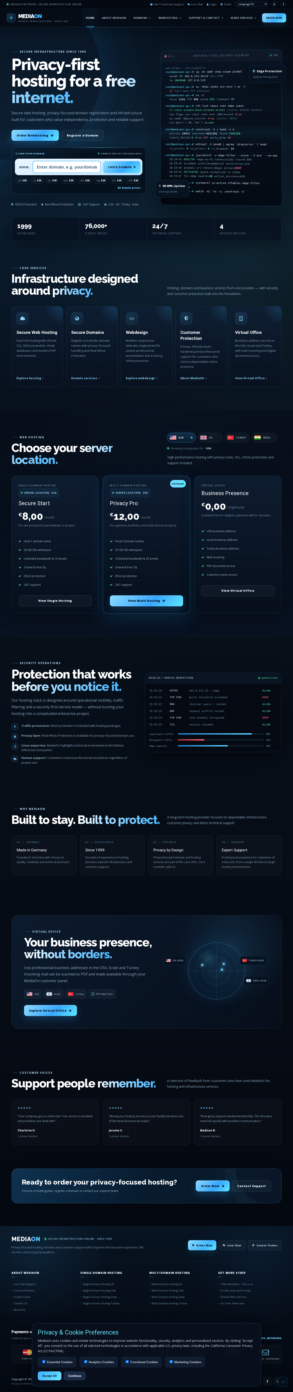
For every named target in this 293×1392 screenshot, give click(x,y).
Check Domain (119, 167)
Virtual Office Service (233, 1297)
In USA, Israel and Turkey (235, 1290)
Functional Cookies (143, 1362)
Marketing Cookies (187, 1362)
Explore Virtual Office (48, 1010)
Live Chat (197, 4)
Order (228, 4)
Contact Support (251, 1186)
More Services (242, 17)
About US (19, 1309)
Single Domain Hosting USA (99, 1290)
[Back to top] (283, 1382)
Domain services (84, 378)
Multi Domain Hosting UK (167, 1284)
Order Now (274, 17)
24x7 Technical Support (169, 4)
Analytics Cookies (101, 1362)
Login (213, 4)
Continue (74, 1376)
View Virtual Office (250, 378)
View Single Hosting (55, 601)
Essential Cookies (59, 1362)
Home (90, 17)
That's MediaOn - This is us (236, 1284)
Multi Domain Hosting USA (167, 1290)
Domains (140, 17)
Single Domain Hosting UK (98, 1284)
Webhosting (168, 17)
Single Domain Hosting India (100, 1297)
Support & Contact (204, 17)
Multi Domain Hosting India (168, 1297)
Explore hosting (28, 378)
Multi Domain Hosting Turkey (169, 1303)
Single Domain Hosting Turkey (101, 1303)
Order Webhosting (32, 135)
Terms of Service (24, 1290)
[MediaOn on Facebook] (267, 1381)
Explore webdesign (140, 378)
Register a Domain (82, 135)
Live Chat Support (24, 1284)
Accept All (49, 1376)
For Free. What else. (232, 1303)
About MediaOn (114, 17)
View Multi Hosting (144, 601)
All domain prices (129, 187)
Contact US (20, 1303)
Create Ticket (267, 1245)
